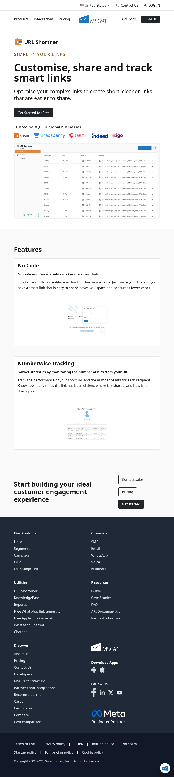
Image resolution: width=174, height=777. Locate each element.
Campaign (22, 555)
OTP (17, 562)
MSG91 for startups (30, 681)
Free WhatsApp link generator (38, 611)
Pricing (64, 19)
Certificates (23, 708)
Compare (21, 715)
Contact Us (23, 667)
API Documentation (107, 611)
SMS (94, 541)
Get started (131, 504)
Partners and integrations (35, 687)
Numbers (98, 569)
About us (21, 653)
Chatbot (20, 631)
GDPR (78, 744)
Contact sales (132, 479)
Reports (20, 604)
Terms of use (24, 744)
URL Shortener (26, 591)
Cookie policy (92, 752)
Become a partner (28, 694)
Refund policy (103, 744)
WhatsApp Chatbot (29, 625)
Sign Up (150, 19)
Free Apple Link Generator (35, 618)
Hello (18, 541)
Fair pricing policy (59, 752)
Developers (23, 674)
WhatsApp (99, 555)
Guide (96, 591)
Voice (95, 562)
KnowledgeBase (27, 597)
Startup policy (25, 752)
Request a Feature (105, 618)
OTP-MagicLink (26, 569)
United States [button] (95, 5)
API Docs (129, 19)
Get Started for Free (34, 112)
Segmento (22, 548)
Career (19, 701)
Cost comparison (27, 721)
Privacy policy (54, 744)
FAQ (94, 604)
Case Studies (101, 597)
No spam (129, 744)
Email (95, 548)
